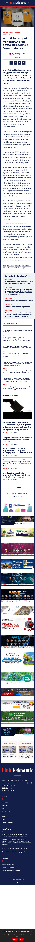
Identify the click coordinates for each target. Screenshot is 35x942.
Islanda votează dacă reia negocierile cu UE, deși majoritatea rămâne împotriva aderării (17, 371)
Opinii (4, 328)
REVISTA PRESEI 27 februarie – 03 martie (9, 755)
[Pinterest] (19, 63)
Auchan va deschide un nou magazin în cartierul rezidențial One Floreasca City (19, 282)
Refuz (21, 939)
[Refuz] (33, 935)
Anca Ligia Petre (19, 54)
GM (4, 267)
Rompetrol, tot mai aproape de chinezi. (19, 300)
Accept (15, 939)
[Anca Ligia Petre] (10, 54)
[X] (15, 63)
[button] (28, 3)
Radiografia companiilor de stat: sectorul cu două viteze (17, 331)
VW (24, 267)
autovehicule (10, 265)
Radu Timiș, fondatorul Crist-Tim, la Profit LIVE (26, 756)
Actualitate (8, 32)
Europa (17, 32)
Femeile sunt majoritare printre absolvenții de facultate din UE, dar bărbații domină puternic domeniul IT (16, 388)
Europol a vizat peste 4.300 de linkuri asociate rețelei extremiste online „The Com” (17, 347)
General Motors (26, 265)
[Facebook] (11, 63)
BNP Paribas (18, 265)
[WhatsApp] (23, 63)
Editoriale (8, 304)
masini (7, 267)
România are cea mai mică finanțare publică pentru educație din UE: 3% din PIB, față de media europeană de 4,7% (17, 363)
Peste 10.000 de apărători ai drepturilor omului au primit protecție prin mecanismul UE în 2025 (17, 354)
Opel (12, 267)
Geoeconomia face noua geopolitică (18, 307)
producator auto (18, 267)
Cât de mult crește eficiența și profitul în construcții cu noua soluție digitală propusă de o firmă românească (18, 314)
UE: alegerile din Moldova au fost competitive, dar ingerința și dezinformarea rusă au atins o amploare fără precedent (17, 338)
